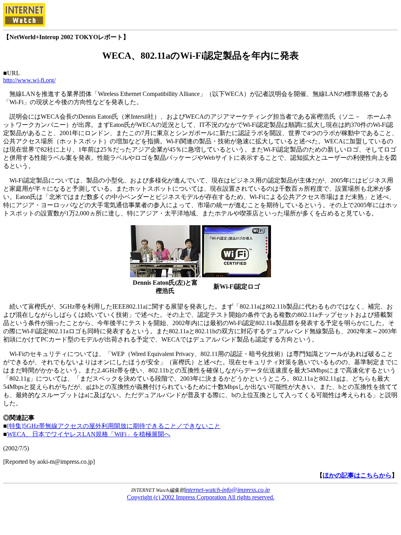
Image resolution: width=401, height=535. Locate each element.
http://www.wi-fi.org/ (29, 80)
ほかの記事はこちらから (357, 475)
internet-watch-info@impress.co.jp (227, 489)
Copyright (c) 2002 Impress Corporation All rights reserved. (201, 497)
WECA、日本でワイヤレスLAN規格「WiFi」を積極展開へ (88, 434)
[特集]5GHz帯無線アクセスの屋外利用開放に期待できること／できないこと (113, 426)
